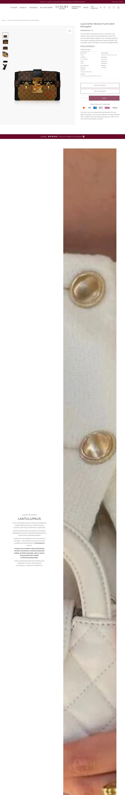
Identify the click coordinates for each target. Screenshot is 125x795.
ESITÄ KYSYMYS (100, 85)
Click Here (83, 67)
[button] (100, 8)
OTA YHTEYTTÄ (94, 7)
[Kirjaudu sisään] (109, 7)
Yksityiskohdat (85, 49)
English (114, 1)
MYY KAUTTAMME (46, 7)
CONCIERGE (33, 7)
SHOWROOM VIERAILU (76, 7)
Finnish (121, 1)
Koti (3, 20)
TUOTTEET (13, 7)
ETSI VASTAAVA (100, 91)
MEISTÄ (85, 7)
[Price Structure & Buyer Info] (92, 30)
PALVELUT (23, 7)
